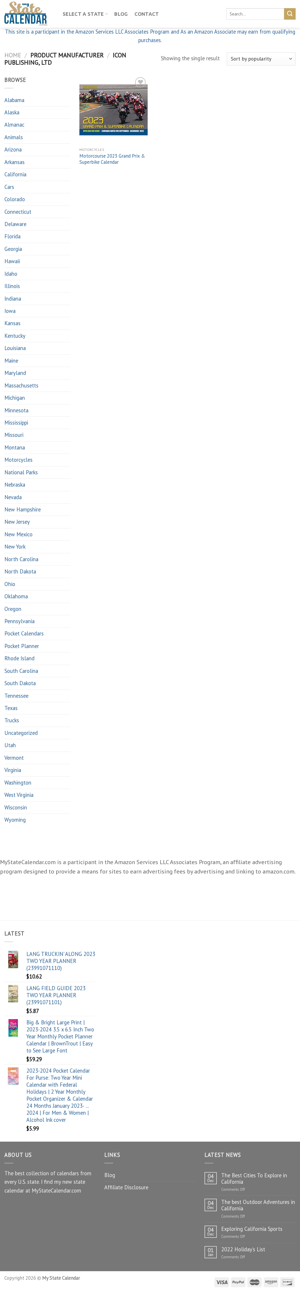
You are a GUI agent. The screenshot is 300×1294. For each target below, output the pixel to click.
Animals (13, 137)
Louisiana (15, 348)
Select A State (83, 14)
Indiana (12, 298)
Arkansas (14, 162)
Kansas (12, 323)
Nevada (13, 497)
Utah (10, 745)
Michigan (14, 397)
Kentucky (14, 335)
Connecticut (17, 211)
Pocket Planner (21, 645)
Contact (146, 14)
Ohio (9, 583)
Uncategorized (21, 732)
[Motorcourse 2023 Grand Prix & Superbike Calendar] (113, 110)
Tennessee (16, 695)
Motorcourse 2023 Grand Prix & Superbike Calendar (112, 159)
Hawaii (12, 261)
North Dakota (20, 571)
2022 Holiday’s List (243, 1249)
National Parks (21, 472)
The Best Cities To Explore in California (254, 1178)
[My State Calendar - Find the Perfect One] (29, 14)
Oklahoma (16, 596)
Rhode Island (19, 658)
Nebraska (14, 484)
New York (14, 546)
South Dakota (20, 683)
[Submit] (290, 13)
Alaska (11, 112)
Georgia (13, 248)
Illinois (12, 286)
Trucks (11, 720)
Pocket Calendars (24, 633)
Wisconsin (15, 807)
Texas (11, 707)
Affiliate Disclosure (126, 1187)
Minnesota (16, 410)
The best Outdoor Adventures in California (258, 1205)
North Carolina (21, 559)
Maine (11, 360)
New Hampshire (22, 509)
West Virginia (18, 794)
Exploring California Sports (251, 1229)
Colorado (14, 199)
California (15, 174)
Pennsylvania (19, 621)
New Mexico (18, 534)
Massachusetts (21, 385)
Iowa (10, 310)
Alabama (14, 100)
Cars (9, 186)
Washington (17, 782)
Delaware (15, 224)
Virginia (12, 769)
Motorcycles (18, 459)
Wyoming (15, 819)
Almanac (14, 124)
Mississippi (16, 422)
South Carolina (21, 670)
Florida (12, 236)
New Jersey (17, 521)
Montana (14, 447)
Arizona (13, 149)
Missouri (13, 434)
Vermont (14, 757)
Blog (121, 14)
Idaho (10, 273)
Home (12, 55)
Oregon (12, 608)
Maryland (15, 372)
